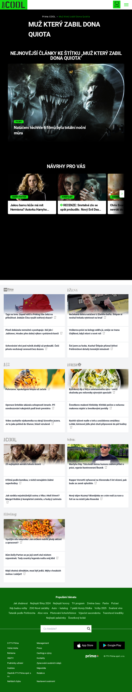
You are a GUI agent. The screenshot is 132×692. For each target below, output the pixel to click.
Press (39, 648)
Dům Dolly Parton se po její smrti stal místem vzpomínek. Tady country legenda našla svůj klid (30, 557)
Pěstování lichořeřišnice (63, 613)
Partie (106, 603)
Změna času (93, 603)
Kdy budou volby (18, 608)
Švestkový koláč (77, 617)
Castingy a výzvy (44, 653)
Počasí (115, 603)
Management (43, 643)
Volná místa (12, 648)
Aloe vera (43, 613)
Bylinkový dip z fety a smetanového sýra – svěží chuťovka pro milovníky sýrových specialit (93, 391)
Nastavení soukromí (46, 681)
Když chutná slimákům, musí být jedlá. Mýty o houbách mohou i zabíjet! (33, 572)
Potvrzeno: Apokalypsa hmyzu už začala (26, 389)
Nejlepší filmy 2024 (40, 603)
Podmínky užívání (15, 663)
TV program (78, 603)
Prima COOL (49, 16)
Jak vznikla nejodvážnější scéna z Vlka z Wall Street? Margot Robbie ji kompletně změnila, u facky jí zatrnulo (33, 497)
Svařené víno (116, 608)
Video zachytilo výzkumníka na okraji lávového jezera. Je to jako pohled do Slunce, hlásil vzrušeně (33, 422)
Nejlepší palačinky (56, 617)
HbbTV (10, 658)
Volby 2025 (100, 608)
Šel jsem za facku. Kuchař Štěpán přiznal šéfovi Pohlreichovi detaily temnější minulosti (93, 347)
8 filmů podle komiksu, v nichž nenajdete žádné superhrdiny (29, 482)
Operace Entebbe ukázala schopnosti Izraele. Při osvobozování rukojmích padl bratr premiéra (30, 407)
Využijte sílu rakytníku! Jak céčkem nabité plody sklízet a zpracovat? (33, 541)
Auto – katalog (60, 608)
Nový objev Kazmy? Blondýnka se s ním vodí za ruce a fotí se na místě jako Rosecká (96, 497)
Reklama (11, 653)
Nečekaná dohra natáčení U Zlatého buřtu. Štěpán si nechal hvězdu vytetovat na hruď (95, 316)
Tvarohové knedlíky (113, 613)
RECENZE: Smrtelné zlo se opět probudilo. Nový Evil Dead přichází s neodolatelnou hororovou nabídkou (80, 207)
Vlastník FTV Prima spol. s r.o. (19, 674)
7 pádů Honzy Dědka (81, 608)
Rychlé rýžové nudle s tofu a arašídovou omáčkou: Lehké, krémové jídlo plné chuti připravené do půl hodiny (98, 422)
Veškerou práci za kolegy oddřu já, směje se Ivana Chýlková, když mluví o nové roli (94, 332)
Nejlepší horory (61, 603)
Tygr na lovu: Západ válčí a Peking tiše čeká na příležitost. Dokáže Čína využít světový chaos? (29, 316)
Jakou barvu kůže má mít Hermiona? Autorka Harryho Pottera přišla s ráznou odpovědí (28, 207)
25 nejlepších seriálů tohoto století (23, 464)
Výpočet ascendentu (89, 613)
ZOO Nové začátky (39, 608)
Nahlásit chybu (14, 681)
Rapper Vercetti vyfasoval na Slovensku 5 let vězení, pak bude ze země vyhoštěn (98, 482)
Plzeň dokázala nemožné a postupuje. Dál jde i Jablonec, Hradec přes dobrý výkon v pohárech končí (32, 332)
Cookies (11, 668)
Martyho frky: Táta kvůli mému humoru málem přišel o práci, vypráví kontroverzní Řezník (96, 466)
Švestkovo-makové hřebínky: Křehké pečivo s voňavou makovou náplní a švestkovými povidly (96, 407)
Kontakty (41, 658)
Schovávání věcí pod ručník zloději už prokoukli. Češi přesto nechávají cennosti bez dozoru (32, 347)
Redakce (41, 673)
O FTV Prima (13, 643)
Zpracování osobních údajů (49, 663)
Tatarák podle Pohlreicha (22, 613)
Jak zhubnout (20, 603)
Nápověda (41, 668)
